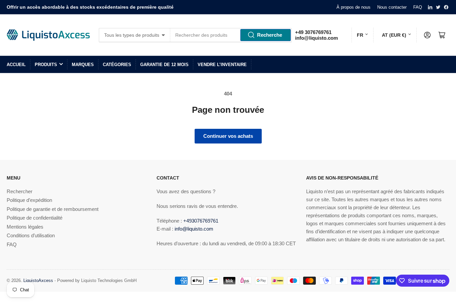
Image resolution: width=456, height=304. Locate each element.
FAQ (417, 7)
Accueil (16, 64)
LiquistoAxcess (38, 280)
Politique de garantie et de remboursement (52, 209)
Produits (46, 64)
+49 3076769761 (313, 32)
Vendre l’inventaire (222, 64)
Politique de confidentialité (34, 218)
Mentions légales (25, 227)
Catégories (117, 64)
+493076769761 (200, 221)
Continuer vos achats (228, 136)
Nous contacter (392, 7)
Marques (83, 64)
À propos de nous (353, 7)
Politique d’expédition (29, 200)
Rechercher (19, 191)
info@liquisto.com (316, 38)
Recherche (269, 35)
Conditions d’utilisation (31, 235)
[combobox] (231, 35)
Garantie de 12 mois (164, 64)
